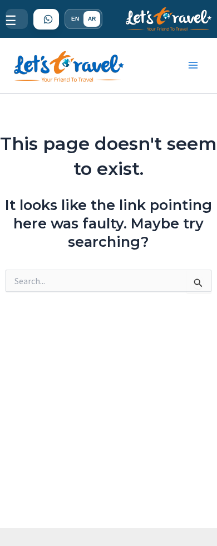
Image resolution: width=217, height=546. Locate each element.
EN (75, 19)
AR (92, 19)
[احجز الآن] (46, 19)
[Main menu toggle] (193, 66)
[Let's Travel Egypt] (168, 19)
